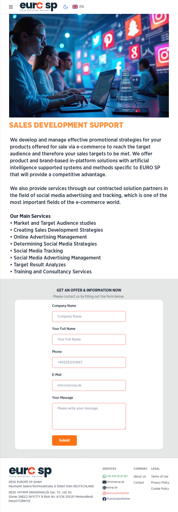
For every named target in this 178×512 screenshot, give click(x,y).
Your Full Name (63, 329)
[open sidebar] (11, 7)
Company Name (64, 306)
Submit (64, 440)
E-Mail (56, 375)
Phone (57, 352)
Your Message (62, 397)
